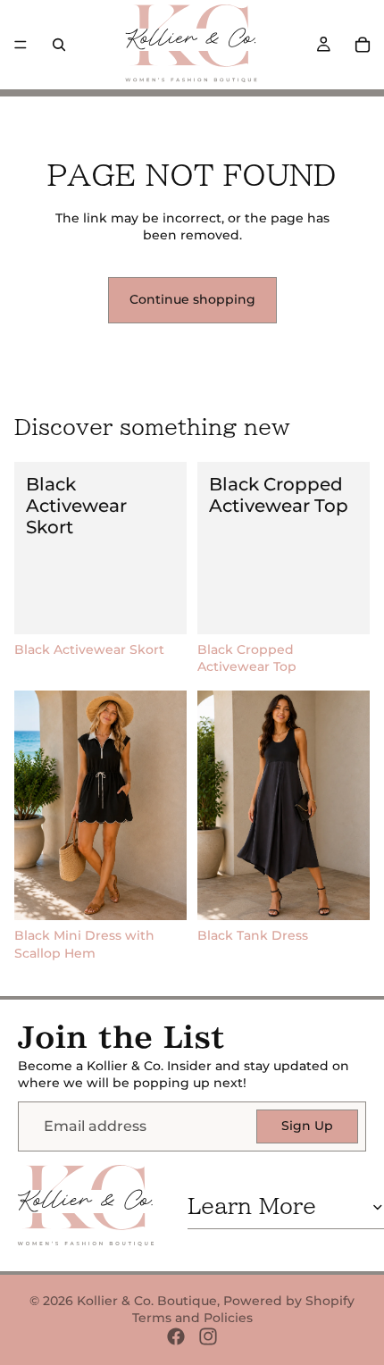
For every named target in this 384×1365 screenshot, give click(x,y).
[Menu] (20, 44)
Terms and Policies (192, 1318)
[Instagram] (208, 1336)
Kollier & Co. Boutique (147, 1301)
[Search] (59, 44)
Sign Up (307, 1126)
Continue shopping (192, 299)
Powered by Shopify (289, 1301)
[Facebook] (176, 1336)
